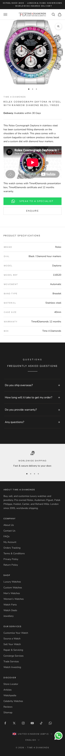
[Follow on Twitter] (14, 723)
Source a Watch (11, 638)
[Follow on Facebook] (5, 723)
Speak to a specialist (36, 201)
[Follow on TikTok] (41, 723)
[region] (32, 459)
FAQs (6, 536)
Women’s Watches (13, 599)
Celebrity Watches (13, 701)
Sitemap (7, 712)
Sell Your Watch (12, 644)
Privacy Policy (10, 559)
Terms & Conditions (14, 553)
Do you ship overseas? (19, 385)
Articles (7, 689)
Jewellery (8, 616)
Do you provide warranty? (21, 410)
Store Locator (10, 684)
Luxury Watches (12, 581)
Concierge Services (13, 655)
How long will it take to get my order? (28, 397)
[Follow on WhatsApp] (50, 723)
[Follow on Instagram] (23, 723)
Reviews (7, 706)
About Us (8, 525)
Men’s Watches (11, 593)
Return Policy (10, 564)
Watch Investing (12, 667)
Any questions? (14, 422)
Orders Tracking (11, 547)
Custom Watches (12, 587)
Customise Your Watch (15, 633)
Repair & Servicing (13, 650)
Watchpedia (9, 695)
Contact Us (9, 530)
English (30, 740)
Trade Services (11, 661)
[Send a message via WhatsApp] (58, 735)
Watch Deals (10, 610)
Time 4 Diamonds (14, 97)
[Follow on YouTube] (32, 723)
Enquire (32, 210)
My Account (9, 542)
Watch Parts (10, 604)
